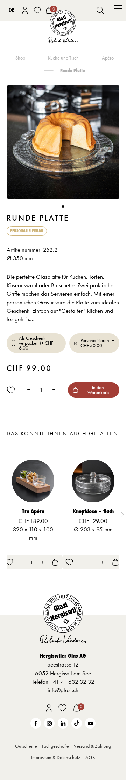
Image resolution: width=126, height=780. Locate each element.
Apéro (108, 58)
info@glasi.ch (63, 689)
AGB (90, 757)
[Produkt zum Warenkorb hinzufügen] (55, 562)
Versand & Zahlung (92, 746)
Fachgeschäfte (55, 746)
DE (11, 10)
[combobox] (11, 10)
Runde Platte (72, 70)
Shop (20, 58)
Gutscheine (26, 746)
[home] (63, 26)
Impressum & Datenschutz (55, 757)
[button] (118, 10)
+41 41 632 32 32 (72, 681)
